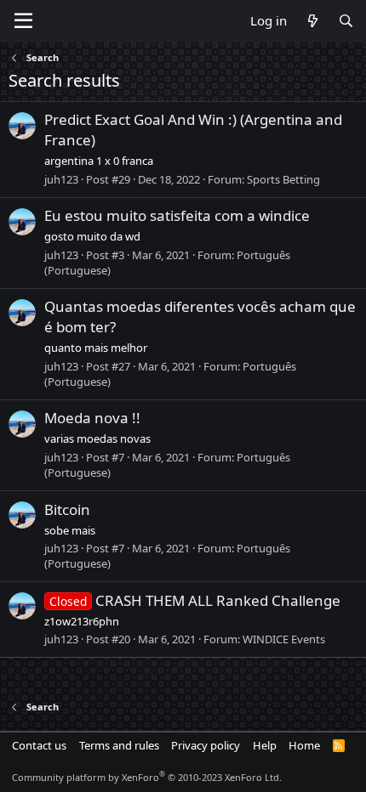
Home (304, 745)
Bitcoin (67, 509)
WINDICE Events (284, 639)
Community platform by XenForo (147, 777)
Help (265, 745)
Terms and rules (119, 745)
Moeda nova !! (92, 417)
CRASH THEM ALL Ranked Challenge (194, 600)
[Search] (346, 21)
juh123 (61, 179)
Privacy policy (205, 745)
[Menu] (23, 21)
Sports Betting (283, 179)
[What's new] (312, 21)
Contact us (39, 745)
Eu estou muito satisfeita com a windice (177, 215)
